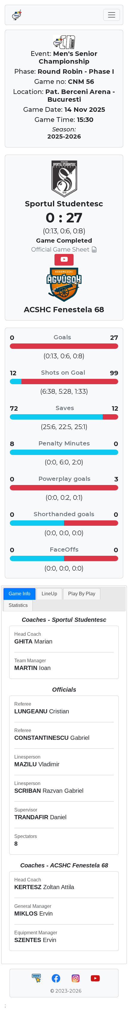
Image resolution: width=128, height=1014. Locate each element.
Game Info (19, 593)
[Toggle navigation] (111, 15)
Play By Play (81, 593)
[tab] (19, 594)
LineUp (49, 593)
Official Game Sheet (61, 249)
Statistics (18, 605)
